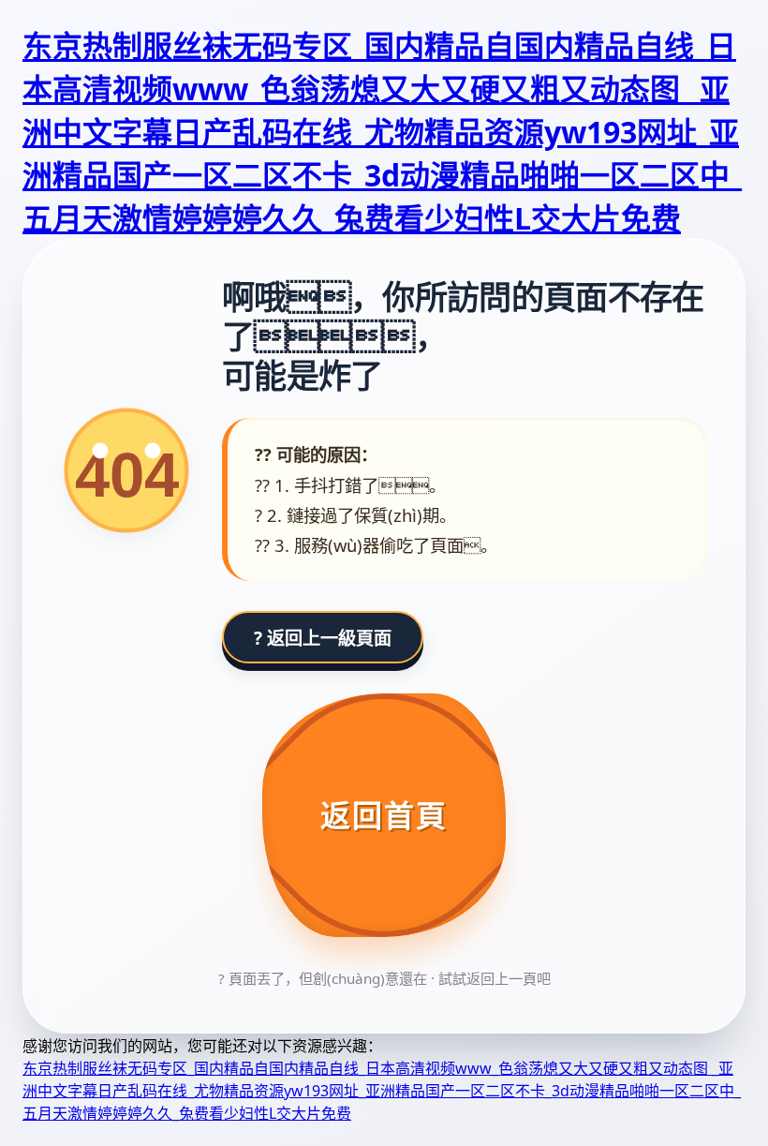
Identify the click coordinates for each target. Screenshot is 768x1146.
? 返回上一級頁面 (322, 637)
